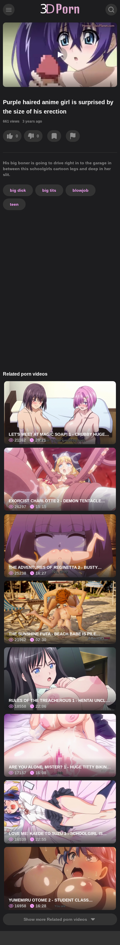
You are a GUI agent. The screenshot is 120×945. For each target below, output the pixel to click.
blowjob (81, 190)
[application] (60, 54)
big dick (18, 190)
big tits (49, 190)
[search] (111, 9)
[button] (60, 54)
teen (14, 204)
